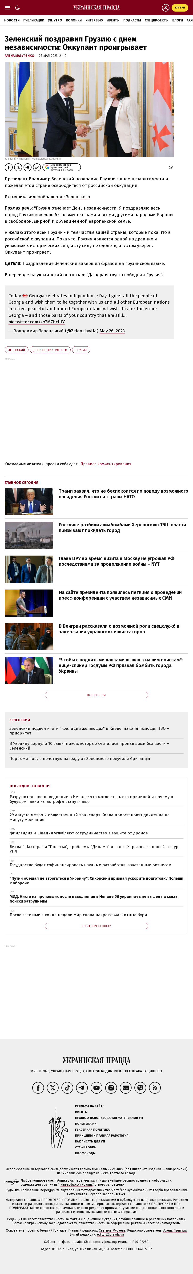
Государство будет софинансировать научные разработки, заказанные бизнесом (90, 864)
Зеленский (16, 350)
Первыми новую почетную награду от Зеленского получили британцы (79, 758)
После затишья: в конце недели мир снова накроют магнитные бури (78, 914)
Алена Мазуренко (20, 56)
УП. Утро (55, 20)
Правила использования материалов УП (109, 1118)
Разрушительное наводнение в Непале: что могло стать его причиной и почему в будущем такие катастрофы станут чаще (91, 799)
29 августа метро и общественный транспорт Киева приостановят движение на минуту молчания (90, 817)
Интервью (94, 20)
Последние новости (30, 786)
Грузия (81, 350)
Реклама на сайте (89, 1106)
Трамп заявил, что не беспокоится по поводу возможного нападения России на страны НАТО (123, 493)
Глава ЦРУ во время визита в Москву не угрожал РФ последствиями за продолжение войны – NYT (116, 561)
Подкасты (132, 20)
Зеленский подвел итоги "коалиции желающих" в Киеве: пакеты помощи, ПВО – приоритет (89, 731)
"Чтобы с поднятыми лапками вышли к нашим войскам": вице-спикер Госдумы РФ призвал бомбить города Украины (121, 665)
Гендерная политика (92, 1129)
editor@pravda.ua (110, 1235)
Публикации (33, 20)
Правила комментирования (105, 464)
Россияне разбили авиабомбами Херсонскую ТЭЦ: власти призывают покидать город (122, 527)
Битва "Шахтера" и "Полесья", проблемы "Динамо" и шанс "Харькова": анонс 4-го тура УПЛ (95, 849)
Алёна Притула (175, 1231)
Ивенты (113, 20)
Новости (12, 20)
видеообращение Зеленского (58, 196)
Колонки (74, 20)
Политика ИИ (85, 1124)
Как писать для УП (90, 1141)
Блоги (177, 20)
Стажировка (85, 1147)
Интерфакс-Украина (76, 1185)
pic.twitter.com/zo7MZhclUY (36, 322)
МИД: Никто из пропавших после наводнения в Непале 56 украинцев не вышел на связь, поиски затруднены (94, 899)
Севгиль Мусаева (112, 1231)
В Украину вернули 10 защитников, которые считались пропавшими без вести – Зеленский (89, 746)
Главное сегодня (21, 482)
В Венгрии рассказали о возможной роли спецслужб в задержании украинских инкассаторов (119, 629)
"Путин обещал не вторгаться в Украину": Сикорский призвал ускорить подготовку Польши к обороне (96, 881)
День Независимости (50, 350)
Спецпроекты (157, 20)
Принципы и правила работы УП (102, 1135)
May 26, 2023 (112, 331)
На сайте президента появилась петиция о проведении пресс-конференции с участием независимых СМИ (120, 595)
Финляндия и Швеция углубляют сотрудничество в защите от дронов (79, 833)
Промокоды (85, 1153)
